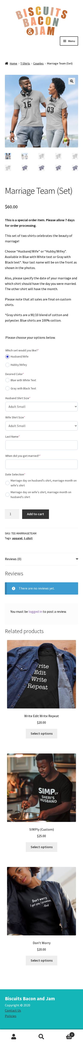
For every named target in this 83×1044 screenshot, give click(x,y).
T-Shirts (25, 63)
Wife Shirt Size (21, 417)
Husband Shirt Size (24, 398)
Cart (64, 1033)
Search (41, 1037)
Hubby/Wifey (19, 365)
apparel (17, 538)
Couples (38, 63)
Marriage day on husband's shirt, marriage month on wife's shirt (44, 483)
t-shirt (28, 538)
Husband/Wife (20, 356)
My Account (14, 1037)
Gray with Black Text (23, 388)
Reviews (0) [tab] (13, 559)
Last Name (18, 436)
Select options (42, 733)
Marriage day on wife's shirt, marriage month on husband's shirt (41, 494)
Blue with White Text (23, 380)
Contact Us (13, 1010)
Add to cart (35, 514)
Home (13, 63)
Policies (10, 1016)
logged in (35, 611)
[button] (71, 81)
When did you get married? (29, 456)
